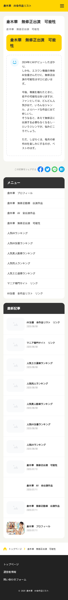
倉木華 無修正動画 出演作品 (43, 506)
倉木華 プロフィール (38, 526)
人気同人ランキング (37, 383)
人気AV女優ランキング (38, 424)
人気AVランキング (36, 445)
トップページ (11, 564)
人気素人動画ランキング (40, 404)
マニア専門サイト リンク (41, 343)
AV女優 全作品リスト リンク (43, 322)
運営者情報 (9, 572)
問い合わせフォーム (14, 579)
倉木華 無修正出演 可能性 (42, 465)
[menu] (62, 6)
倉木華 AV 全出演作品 (40, 485)
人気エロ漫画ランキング (40, 363)
